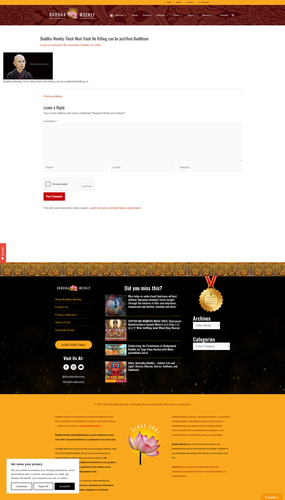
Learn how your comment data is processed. (115, 208)
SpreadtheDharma (200, 430)
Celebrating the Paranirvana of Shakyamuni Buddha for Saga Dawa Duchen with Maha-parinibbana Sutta (152, 349)
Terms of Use (62, 322)
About (191, 15)
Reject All (43, 486)
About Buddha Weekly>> (90, 426)
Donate (224, 15)
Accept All (65, 486)
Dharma (160, 15)
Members (207, 15)
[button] (232, 15)
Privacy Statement (65, 314)
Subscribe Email (64, 330)
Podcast (147, 15)
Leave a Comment (51, 45)
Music (135, 15)
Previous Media (51, 96)
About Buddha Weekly (68, 299)
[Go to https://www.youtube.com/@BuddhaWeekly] (81, 367)
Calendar (119, 15)
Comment (50, 121)
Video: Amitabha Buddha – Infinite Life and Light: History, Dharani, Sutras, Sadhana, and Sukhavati (152, 366)
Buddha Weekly (73, 453)
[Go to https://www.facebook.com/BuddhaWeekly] (66, 367)
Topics (176, 15)
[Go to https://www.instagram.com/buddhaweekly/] (73, 367)
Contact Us (61, 307)
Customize (21, 486)
